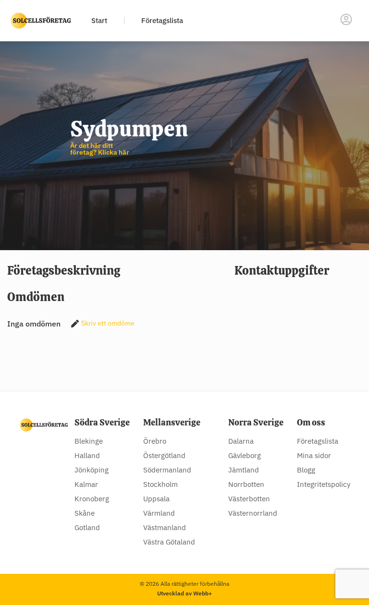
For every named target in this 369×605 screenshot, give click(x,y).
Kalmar (86, 484)
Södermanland (167, 469)
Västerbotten (249, 498)
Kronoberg (91, 498)
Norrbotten (246, 484)
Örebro (154, 441)
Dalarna (241, 441)
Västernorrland (252, 513)
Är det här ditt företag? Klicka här (99, 149)
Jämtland (243, 469)
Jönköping (91, 469)
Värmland (159, 513)
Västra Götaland (169, 541)
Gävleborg (244, 455)
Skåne (84, 513)
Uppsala (156, 498)
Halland (87, 455)
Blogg (306, 469)
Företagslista (162, 20)
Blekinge (88, 441)
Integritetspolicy (323, 484)
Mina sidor (314, 455)
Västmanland (164, 527)
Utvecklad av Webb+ (184, 593)
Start (99, 20)
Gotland (87, 527)
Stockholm (160, 484)
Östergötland (164, 455)
